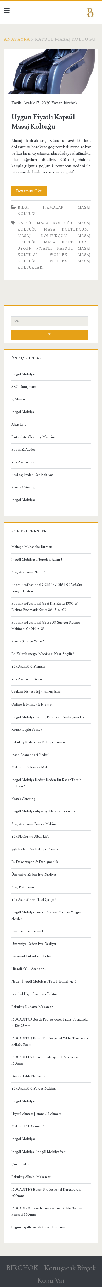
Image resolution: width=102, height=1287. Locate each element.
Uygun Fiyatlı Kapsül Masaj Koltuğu (51, 71)
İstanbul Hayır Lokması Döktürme (37, 994)
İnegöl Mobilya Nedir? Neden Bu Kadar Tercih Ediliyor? (46, 783)
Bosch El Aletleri (23, 450)
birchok (71, 103)
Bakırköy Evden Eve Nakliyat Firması (38, 742)
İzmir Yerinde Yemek (27, 931)
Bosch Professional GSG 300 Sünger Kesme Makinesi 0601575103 (45, 625)
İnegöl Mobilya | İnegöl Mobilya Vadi (38, 1152)
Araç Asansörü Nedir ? (28, 572)
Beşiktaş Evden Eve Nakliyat (32, 475)
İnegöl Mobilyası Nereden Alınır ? (37, 560)
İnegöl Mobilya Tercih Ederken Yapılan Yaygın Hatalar (46, 915)
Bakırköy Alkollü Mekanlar (30, 1177)
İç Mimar (18, 399)
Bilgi (23, 207)
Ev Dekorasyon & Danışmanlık (34, 862)
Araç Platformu (22, 887)
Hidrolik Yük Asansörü (28, 969)
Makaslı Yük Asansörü (28, 1126)
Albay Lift (18, 424)
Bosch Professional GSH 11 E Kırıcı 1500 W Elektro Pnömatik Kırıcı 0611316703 (44, 607)
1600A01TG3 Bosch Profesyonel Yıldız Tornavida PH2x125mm (49, 1022)
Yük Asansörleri (23, 462)
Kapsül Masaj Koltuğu (45, 223)
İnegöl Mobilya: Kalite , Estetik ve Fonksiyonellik (47, 717)
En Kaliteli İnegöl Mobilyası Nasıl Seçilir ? (43, 654)
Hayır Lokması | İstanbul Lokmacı (36, 1114)
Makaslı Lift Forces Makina (31, 767)
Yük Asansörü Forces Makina (33, 1089)
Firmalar (53, 207)
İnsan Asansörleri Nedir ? (30, 755)
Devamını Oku (31, 192)
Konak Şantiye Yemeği (28, 641)
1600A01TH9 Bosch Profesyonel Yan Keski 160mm (44, 1060)
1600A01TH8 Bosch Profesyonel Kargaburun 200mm (46, 1192)
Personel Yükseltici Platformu (33, 956)
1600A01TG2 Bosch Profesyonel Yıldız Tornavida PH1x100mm (49, 1041)
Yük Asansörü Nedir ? (27, 679)
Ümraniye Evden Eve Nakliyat (33, 874)
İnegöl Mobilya (22, 412)
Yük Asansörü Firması (28, 666)
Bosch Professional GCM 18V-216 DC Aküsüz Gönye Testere (46, 588)
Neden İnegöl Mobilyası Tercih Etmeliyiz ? (43, 981)
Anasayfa (17, 39)
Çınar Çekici (20, 1164)
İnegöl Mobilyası (24, 374)
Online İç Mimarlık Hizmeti (32, 704)
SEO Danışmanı (23, 387)
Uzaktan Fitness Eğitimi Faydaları (36, 692)
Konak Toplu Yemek (26, 730)
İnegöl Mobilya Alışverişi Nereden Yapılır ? (43, 811)
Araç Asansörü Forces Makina (33, 824)
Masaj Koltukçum (66, 229)
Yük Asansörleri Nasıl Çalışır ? (34, 900)
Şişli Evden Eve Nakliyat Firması (35, 849)
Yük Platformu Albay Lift (30, 837)
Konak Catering (23, 487)
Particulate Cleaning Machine (33, 437)
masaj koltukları (66, 242)
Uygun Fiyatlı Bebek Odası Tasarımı (38, 1227)
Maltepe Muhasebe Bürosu (31, 547)
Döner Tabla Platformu (28, 1076)
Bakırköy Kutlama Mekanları (32, 1007)
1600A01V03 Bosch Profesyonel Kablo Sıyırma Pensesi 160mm (47, 1211)
